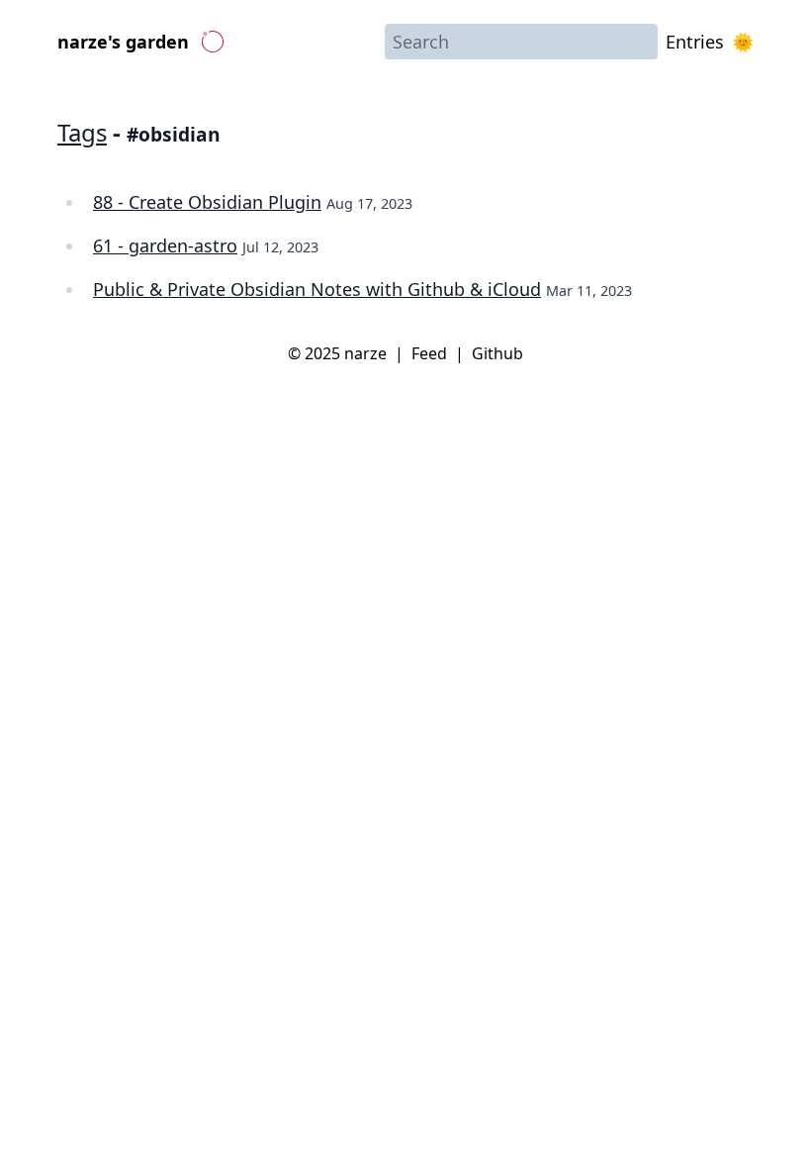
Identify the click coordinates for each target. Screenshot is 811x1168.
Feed (429, 353)
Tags (82, 132)
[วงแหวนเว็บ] (212, 41)
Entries (695, 41)
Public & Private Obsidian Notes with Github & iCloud (317, 289)
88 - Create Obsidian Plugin (207, 202)
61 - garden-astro (165, 245)
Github (497, 353)
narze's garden (123, 41)
